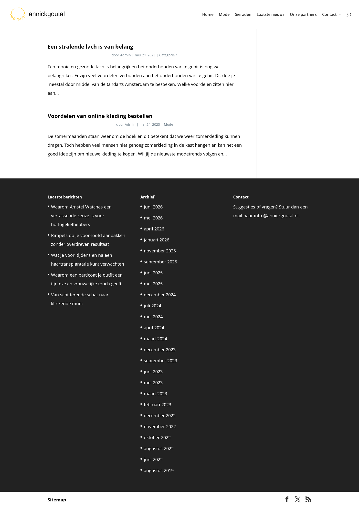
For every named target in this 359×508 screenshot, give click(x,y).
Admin (125, 55)
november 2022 (160, 426)
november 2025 (160, 251)
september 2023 (160, 360)
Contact (329, 15)
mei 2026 (153, 218)
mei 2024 (153, 317)
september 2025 (160, 262)
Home (207, 15)
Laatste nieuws (271, 15)
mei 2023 (153, 382)
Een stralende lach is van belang (90, 46)
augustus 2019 (159, 470)
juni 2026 (153, 207)
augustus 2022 (159, 448)
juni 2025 (153, 273)
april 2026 (154, 229)
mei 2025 (153, 284)
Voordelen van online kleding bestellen (100, 115)
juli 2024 (152, 306)
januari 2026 (156, 240)
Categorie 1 (168, 55)
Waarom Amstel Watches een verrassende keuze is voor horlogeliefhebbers (81, 215)
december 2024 (160, 295)
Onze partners (303, 15)
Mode (224, 15)
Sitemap (57, 500)
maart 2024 (155, 339)
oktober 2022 (157, 437)
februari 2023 (157, 404)
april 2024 (154, 328)
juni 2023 (153, 371)
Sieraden (243, 15)
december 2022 (160, 415)
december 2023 (160, 349)
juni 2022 (153, 459)
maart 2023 (155, 393)
